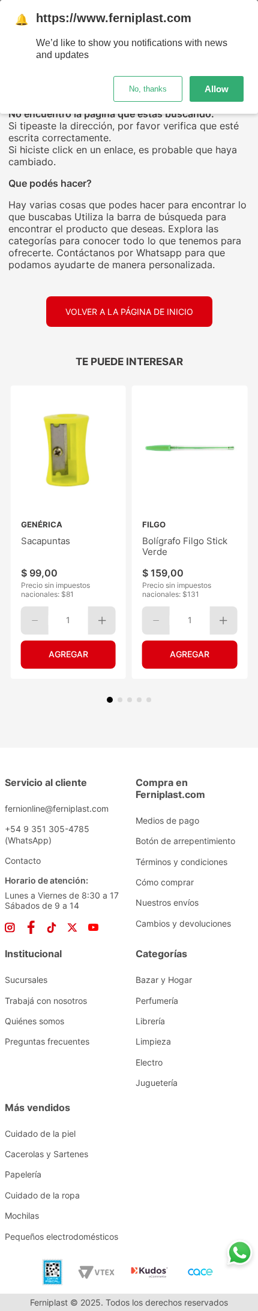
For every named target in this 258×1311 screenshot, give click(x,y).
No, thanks (148, 88)
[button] (110, 700)
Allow (217, 89)
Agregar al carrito (68, 655)
